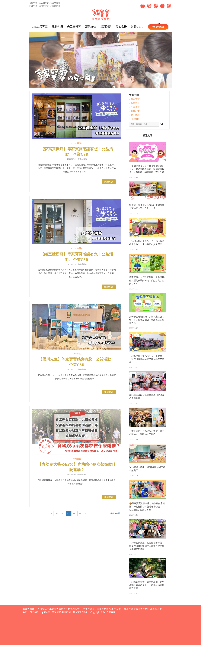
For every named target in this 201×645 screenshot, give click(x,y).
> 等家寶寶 (134, 99)
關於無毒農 (28, 609)
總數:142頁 (115, 513)
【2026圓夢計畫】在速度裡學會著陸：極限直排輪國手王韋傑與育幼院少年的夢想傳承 (146, 546)
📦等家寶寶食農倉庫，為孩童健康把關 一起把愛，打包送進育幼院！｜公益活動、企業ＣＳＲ (147, 506)
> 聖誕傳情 (134, 107)
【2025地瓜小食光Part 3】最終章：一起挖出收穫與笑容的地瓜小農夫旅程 (146, 359)
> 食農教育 (134, 103)
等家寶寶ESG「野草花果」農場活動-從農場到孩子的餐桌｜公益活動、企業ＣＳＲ (147, 280)
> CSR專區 (134, 119)
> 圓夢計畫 (134, 111)
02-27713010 (31, 612)
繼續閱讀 (108, 182)
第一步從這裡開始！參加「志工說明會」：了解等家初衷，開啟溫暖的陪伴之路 (146, 319)
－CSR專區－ (77, 143)
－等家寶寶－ (77, 459)
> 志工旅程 (134, 115)
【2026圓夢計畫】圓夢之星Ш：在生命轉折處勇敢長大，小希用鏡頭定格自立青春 (146, 585)
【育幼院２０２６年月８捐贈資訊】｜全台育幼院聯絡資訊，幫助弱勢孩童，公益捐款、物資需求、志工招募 (146, 169)
